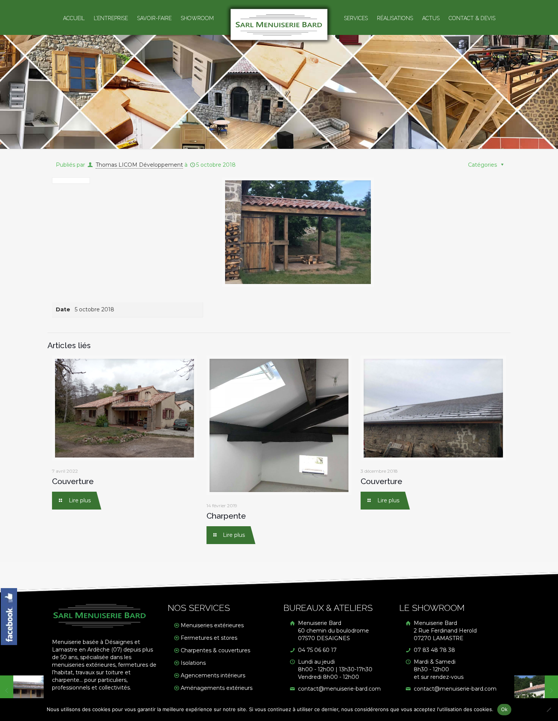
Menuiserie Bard (332, 631)
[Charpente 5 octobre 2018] (22, 690)
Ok (504, 709)
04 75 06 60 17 (316, 650)
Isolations (193, 662)
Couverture (73, 481)
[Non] (548, 709)
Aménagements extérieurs (216, 688)
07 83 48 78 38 (433, 650)
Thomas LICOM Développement (139, 164)
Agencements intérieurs (213, 675)
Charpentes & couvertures (215, 650)
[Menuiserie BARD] (279, 24)
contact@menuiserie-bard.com (338, 688)
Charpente (226, 516)
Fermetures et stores (209, 637)
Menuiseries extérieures (212, 625)
